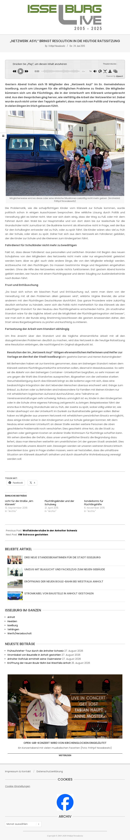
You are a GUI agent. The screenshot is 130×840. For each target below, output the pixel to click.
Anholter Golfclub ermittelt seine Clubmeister (34, 659)
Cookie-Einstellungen (17, 786)
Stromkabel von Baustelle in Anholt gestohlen (59, 593)
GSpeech (119, 76)
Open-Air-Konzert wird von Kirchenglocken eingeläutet (65, 743)
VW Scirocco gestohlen (33, 534)
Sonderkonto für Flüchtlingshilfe (93, 502)
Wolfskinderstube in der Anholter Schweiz (50, 530)
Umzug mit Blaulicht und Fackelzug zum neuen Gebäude (64, 569)
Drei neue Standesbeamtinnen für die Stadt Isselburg (62, 557)
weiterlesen (65, 755)
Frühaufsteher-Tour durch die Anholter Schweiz (35, 650)
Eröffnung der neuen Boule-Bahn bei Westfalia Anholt (63, 581)
